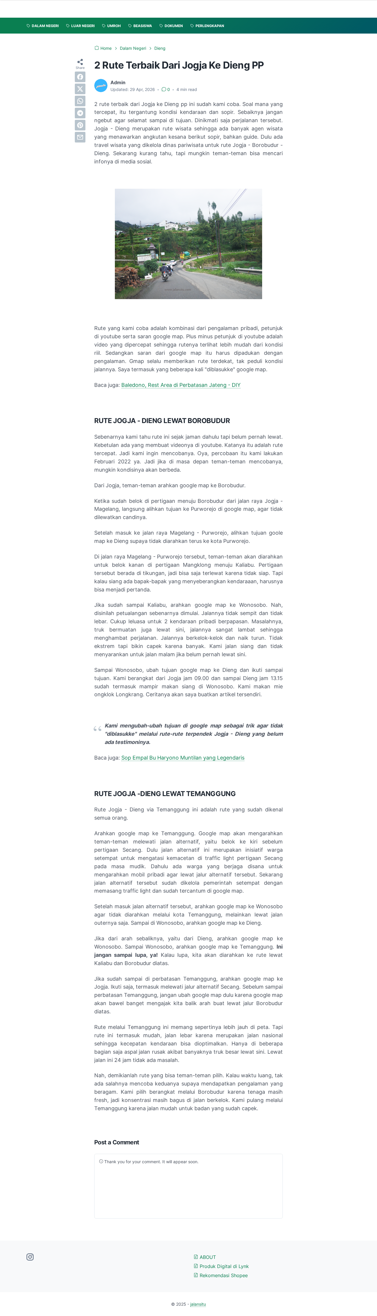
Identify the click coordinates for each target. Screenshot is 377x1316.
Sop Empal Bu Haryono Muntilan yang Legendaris (182, 758)
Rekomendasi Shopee (223, 1275)
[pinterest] (80, 125)
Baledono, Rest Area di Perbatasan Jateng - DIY (181, 385)
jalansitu (198, 1304)
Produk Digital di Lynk (223, 1266)
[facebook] (80, 77)
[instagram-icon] (30, 1257)
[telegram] (80, 113)
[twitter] (80, 89)
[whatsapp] (80, 101)
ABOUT (207, 1257)
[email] (80, 137)
